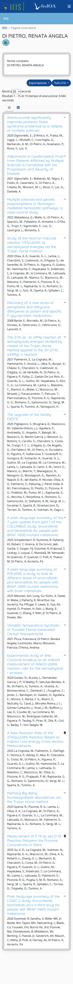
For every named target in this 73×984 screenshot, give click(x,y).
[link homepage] (13, 6)
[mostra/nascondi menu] (69, 6)
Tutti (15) (60, 83)
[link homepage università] (46, 6)
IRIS (4, 28)
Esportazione (38, 83)
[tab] (9, 107)
